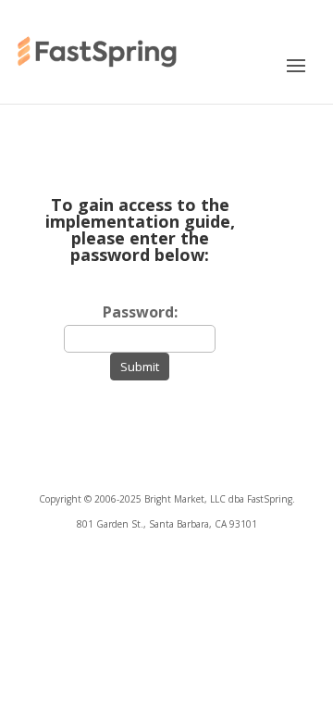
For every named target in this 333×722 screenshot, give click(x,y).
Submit (139, 366)
